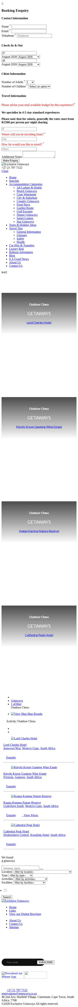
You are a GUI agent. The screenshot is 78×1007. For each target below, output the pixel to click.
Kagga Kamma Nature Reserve (39, 531)
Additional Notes (12, 156)
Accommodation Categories (25, 184)
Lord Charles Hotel (39, 322)
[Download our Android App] (36, 977)
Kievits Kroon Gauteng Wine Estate (39, 426)
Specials (14, 180)
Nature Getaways (27, 214)
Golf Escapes (25, 211)
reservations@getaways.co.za (19, 993)
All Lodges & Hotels (29, 187)
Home (12, 177)
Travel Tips (16, 228)
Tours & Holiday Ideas (22, 225)
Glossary (22, 235)
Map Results (34, 713)
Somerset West (12, 748)
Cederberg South (13, 806)
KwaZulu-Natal (39, 834)
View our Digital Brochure (25, 914)
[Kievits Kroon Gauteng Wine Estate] (34, 767)
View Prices (30, 815)
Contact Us (16, 265)
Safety (20, 238)
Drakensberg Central (16, 834)
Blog (12, 255)
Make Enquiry (10, 160)
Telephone (9, 35)
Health (21, 242)
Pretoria (8, 777)
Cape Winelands (26, 194)
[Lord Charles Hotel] (24, 738)
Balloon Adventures (21, 252)
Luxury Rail (16, 248)
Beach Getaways (27, 191)
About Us (15, 262)
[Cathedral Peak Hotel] (25, 825)
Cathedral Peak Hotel (39, 635)
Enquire (11, 757)
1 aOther (16, 704)
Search (7, 897)
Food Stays (23, 204)
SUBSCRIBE (46, 962)
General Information (29, 231)
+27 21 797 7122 (17, 990)
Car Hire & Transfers (21, 245)
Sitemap (14, 927)
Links (12, 910)
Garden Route (25, 208)
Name (6, 26)
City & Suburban (27, 197)
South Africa (47, 748)
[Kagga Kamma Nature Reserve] (31, 796)
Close (5, 171)
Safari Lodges (25, 218)
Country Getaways (28, 201)
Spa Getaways (25, 221)
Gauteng (20, 777)
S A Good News (19, 259)
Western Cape (30, 748)
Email (6, 31)
